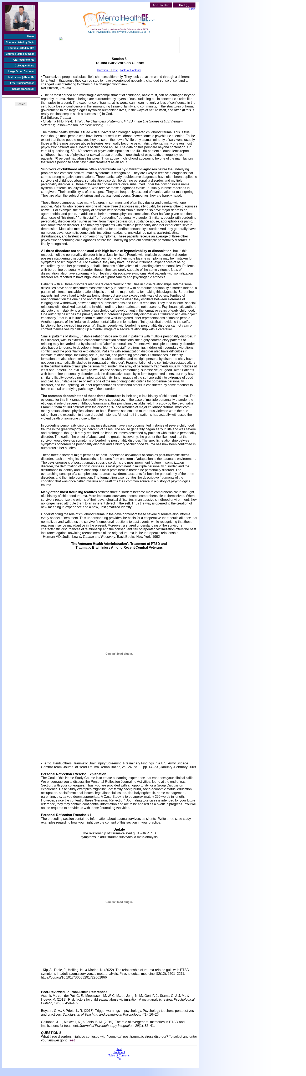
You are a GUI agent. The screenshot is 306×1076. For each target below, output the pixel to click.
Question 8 (104, 70)
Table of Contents (130, 70)
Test (115, 70)
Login (192, 8)
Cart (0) (184, 5)
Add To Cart (161, 5)
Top (119, 1058)
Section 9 (119, 1052)
